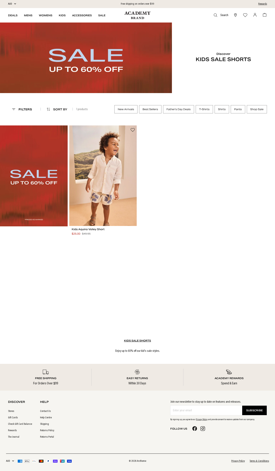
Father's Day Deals (178, 109)
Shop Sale (257, 109)
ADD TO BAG (103, 222)
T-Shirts (204, 109)
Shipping (44, 424)
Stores (11, 411)
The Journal (13, 437)
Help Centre (46, 417)
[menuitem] (20, 411)
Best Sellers (150, 109)
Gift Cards (13, 417)
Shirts (222, 109)
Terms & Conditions (259, 461)
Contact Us (45, 411)
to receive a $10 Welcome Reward (137, 4)
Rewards (262, 4)
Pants (238, 109)
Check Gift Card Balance (20, 424)
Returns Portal (47, 437)
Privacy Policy (201, 419)
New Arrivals (126, 109)
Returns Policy (47, 430)
